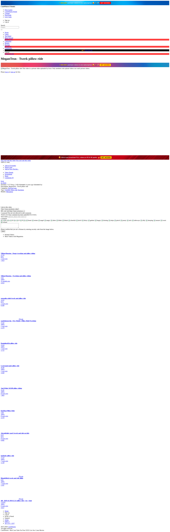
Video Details (9, 172)
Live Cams (8, 17)
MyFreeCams (12, 188)
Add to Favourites (10, 165)
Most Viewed (9, 38)
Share (6, 176)
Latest (6, 34)
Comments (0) (9, 178)
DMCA (7, 521)
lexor (2, 181)
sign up (13, 72)
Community (8, 48)
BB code (3, 211)
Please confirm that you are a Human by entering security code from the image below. (27, 229)
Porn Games (8, 10)
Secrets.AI (8, 46)
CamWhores (12, 527)
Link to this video (6, 207)
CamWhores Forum (11, 11)
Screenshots (8, 174)
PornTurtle (8, 15)
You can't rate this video (8, 160)
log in (7, 72)
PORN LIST (9, 39)
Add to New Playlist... (12, 169)
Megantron (9, 192)
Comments (4, 213)
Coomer (7, 13)
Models (7, 43)
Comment (4, 218)
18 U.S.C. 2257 (10, 523)
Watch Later (8, 167)
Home (7, 32)
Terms (7, 520)
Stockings (21, 190)
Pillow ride (14, 190)
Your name (4, 216)
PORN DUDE (9, 54)
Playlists (7, 45)
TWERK (7, 190)
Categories (8, 41)
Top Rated (8, 36)
